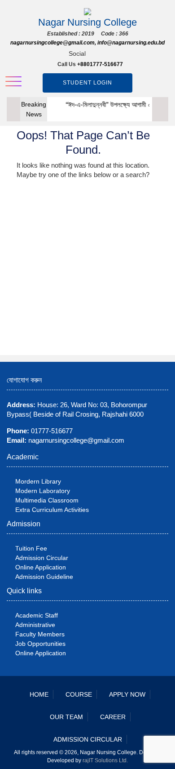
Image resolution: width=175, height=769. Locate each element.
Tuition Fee (31, 548)
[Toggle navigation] (13, 81)
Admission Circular (41, 557)
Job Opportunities (40, 643)
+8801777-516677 (100, 64)
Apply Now (127, 694)
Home (39, 694)
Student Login (87, 83)
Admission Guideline (44, 576)
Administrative (35, 624)
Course (79, 694)
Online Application (40, 567)
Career (113, 716)
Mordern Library (38, 481)
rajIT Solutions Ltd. (105, 760)
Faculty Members (40, 634)
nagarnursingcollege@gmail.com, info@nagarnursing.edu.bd (87, 43)
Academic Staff (36, 615)
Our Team (66, 716)
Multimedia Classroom (47, 500)
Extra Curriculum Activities (52, 509)
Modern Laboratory (42, 490)
